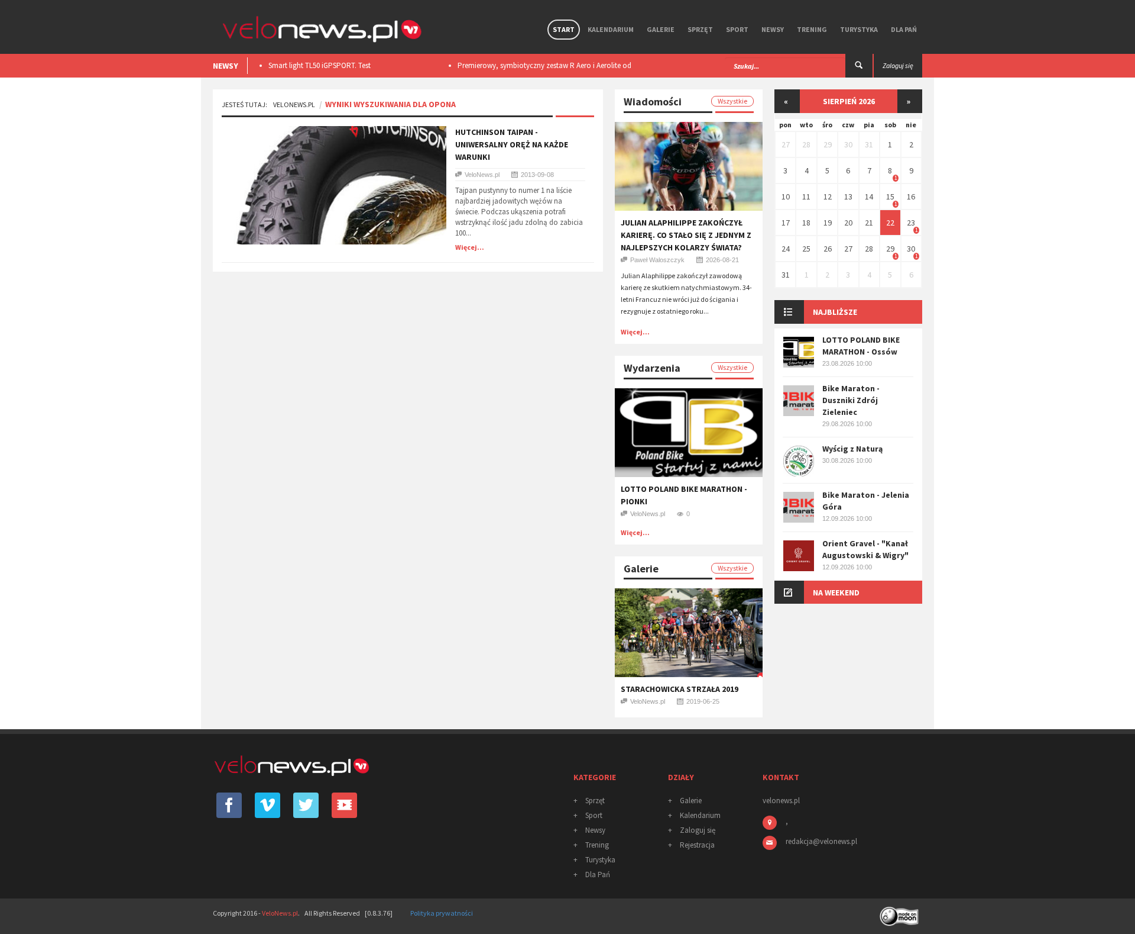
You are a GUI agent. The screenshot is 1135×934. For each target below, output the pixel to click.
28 (806, 144)
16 (911, 196)
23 (911, 222)
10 (785, 196)
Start (564, 29)
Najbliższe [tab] (835, 312)
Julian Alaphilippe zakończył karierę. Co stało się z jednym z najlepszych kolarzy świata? (686, 235)
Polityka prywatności (441, 913)
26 (827, 248)
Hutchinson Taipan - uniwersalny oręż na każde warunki (511, 144)
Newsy (772, 29)
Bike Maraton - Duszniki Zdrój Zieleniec (851, 400)
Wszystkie (732, 100)
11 (806, 196)
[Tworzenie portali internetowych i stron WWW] (900, 912)
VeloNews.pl (294, 104)
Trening (812, 29)
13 (848, 196)
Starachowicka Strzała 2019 (679, 689)
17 (785, 222)
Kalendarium (611, 29)
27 (785, 144)
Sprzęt (700, 29)
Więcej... (469, 247)
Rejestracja (697, 845)
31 (869, 144)
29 (827, 144)
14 (869, 196)
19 (827, 222)
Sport (737, 29)
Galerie (660, 29)
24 (785, 248)
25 (806, 248)
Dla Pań (904, 29)
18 (806, 222)
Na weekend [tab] (836, 592)
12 (827, 196)
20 (848, 222)
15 (890, 196)
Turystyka (859, 29)
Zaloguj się (697, 830)
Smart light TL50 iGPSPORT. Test (319, 65)
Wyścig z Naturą (852, 448)
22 (890, 222)
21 (869, 222)
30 (848, 144)
